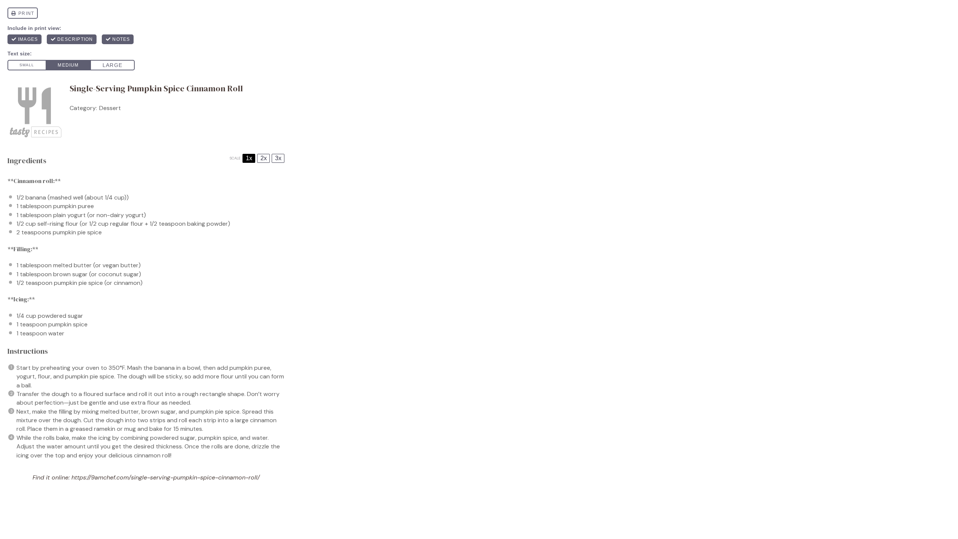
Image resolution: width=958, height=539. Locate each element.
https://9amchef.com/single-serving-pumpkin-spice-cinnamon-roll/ (165, 477)
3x (278, 158)
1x (249, 158)
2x (263, 158)
